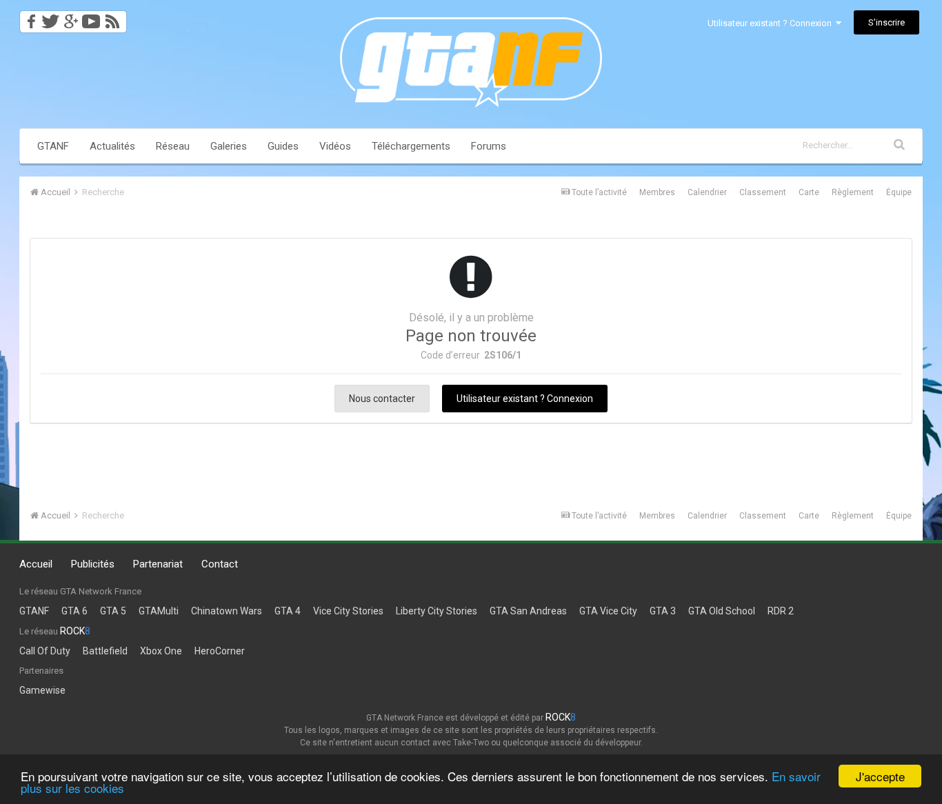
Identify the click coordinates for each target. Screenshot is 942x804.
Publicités (92, 564)
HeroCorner (219, 650)
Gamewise (42, 690)
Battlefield (105, 650)
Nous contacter (382, 398)
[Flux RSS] (115, 17)
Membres (657, 192)
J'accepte (880, 776)
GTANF (53, 146)
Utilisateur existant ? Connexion (772, 23)
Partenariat (158, 564)
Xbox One (161, 650)
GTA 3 (663, 610)
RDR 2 (781, 610)
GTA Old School (721, 610)
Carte (809, 192)
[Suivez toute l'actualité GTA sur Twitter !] (50, 17)
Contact (219, 564)
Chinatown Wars (226, 610)
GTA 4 (287, 610)
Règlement (853, 192)
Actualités (112, 146)
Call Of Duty (44, 650)
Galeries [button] (228, 146)
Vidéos (335, 146)
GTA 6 (74, 610)
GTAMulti (159, 610)
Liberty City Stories (436, 610)
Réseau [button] (173, 146)
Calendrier (707, 192)
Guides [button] (283, 146)
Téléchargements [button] (411, 146)
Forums (488, 146)
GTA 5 (113, 610)
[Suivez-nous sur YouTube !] (91, 17)
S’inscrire (886, 22)
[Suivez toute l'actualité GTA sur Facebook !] (29, 17)
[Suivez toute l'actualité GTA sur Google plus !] (70, 17)
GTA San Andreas (528, 610)
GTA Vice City (608, 610)
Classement (762, 192)
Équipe (899, 192)
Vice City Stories (348, 610)
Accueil (35, 564)
